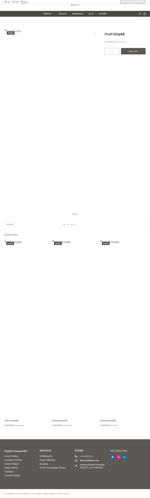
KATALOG (63, 14)
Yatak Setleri (11, 467)
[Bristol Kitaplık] (75, 327)
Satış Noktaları (47, 459)
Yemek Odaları (12, 475)
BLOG (91, 14)
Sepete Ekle (133, 51)
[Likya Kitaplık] (27, 327)
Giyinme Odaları (13, 459)
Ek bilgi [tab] (75, 214)
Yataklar (8, 471)
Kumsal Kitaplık (108, 420)
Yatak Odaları (11, 463)
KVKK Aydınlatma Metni (53, 467)
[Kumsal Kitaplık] (123, 327)
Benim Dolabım (139, 2)
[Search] (140, 14)
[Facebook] (139, 493)
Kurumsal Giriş (126, 2)
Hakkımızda (46, 456)
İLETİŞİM (103, 14)
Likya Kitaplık (11, 420)
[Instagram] (144, 493)
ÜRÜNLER (47, 14)
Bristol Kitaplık (59, 420)
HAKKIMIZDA (77, 14)
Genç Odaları (11, 456)
